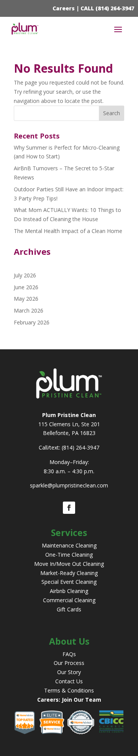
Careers (64, 8)
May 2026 (26, 298)
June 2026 (26, 287)
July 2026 (25, 275)
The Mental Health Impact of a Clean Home (68, 231)
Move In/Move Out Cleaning (69, 563)
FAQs (69, 654)
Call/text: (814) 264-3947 (69, 447)
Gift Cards (69, 609)
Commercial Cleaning (69, 600)
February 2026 (31, 322)
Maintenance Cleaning (69, 545)
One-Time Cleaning (69, 554)
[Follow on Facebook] (69, 508)
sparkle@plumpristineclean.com (69, 485)
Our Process (69, 662)
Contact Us (69, 681)
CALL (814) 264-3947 (107, 8)
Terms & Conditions (69, 690)
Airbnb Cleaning (69, 591)
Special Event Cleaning (69, 581)
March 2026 (28, 310)
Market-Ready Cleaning (69, 573)
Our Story (69, 672)
